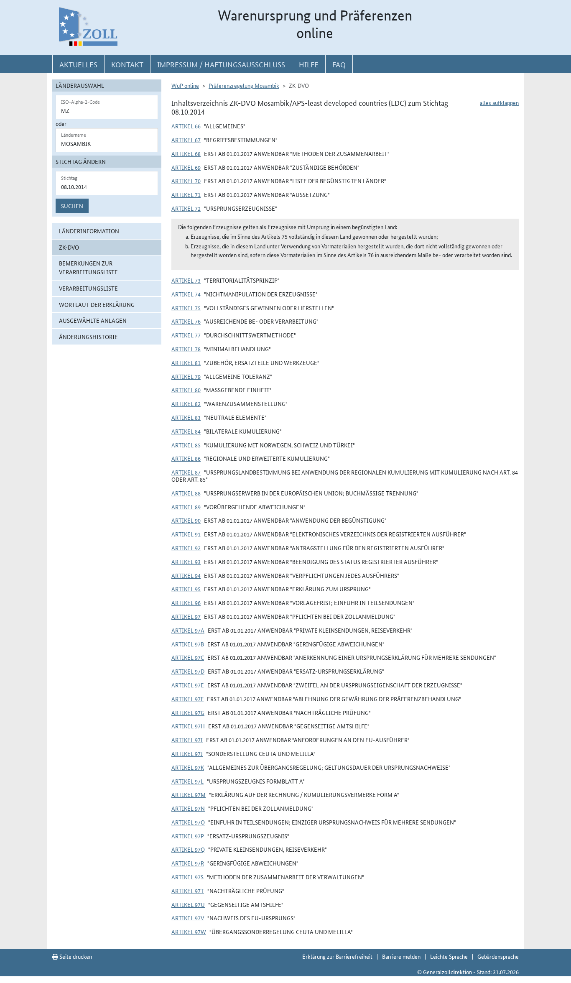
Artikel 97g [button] (187, 712)
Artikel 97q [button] (188, 849)
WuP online (185, 85)
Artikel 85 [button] (186, 445)
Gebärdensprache (498, 956)
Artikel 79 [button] (186, 376)
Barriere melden (401, 956)
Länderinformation (89, 231)
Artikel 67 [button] (186, 139)
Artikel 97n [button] (188, 808)
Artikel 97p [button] (187, 836)
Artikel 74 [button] (186, 294)
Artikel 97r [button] (187, 863)
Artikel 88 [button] (186, 493)
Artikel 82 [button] (186, 403)
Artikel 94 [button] (186, 575)
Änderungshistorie (88, 336)
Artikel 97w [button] (188, 931)
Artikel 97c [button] (187, 657)
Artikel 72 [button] (186, 208)
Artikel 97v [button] (187, 918)
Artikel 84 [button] (186, 431)
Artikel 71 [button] (186, 194)
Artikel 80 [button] (186, 390)
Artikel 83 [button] (186, 417)
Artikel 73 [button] (186, 280)
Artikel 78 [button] (186, 349)
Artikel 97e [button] (187, 685)
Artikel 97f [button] (187, 698)
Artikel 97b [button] (187, 644)
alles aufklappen (499, 102)
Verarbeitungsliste (88, 288)
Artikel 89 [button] (186, 507)
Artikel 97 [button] (186, 616)
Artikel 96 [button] (186, 602)
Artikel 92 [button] (186, 548)
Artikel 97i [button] (187, 739)
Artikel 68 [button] (186, 153)
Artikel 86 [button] (186, 458)
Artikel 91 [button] (186, 534)
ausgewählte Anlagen (93, 320)
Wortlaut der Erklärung (97, 304)
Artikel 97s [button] (187, 877)
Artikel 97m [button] (188, 794)
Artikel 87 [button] (186, 472)
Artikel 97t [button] (187, 890)
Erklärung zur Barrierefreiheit (337, 956)
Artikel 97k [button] (187, 767)
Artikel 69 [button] (186, 167)
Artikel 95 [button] (186, 589)
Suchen (72, 206)
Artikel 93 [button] (186, 561)
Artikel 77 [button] (186, 335)
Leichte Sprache (449, 956)
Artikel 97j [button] (187, 753)
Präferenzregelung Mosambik (244, 85)
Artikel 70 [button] (186, 180)
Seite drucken (75, 956)
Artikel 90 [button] (186, 520)
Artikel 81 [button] (186, 362)
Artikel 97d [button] (187, 671)
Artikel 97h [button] (188, 726)
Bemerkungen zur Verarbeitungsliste (88, 267)
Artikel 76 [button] (186, 321)
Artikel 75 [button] (186, 308)
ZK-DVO (69, 247)
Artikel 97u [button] (188, 904)
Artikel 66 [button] (186, 126)
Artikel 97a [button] (187, 630)
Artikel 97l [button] (187, 781)
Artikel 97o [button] (188, 822)
